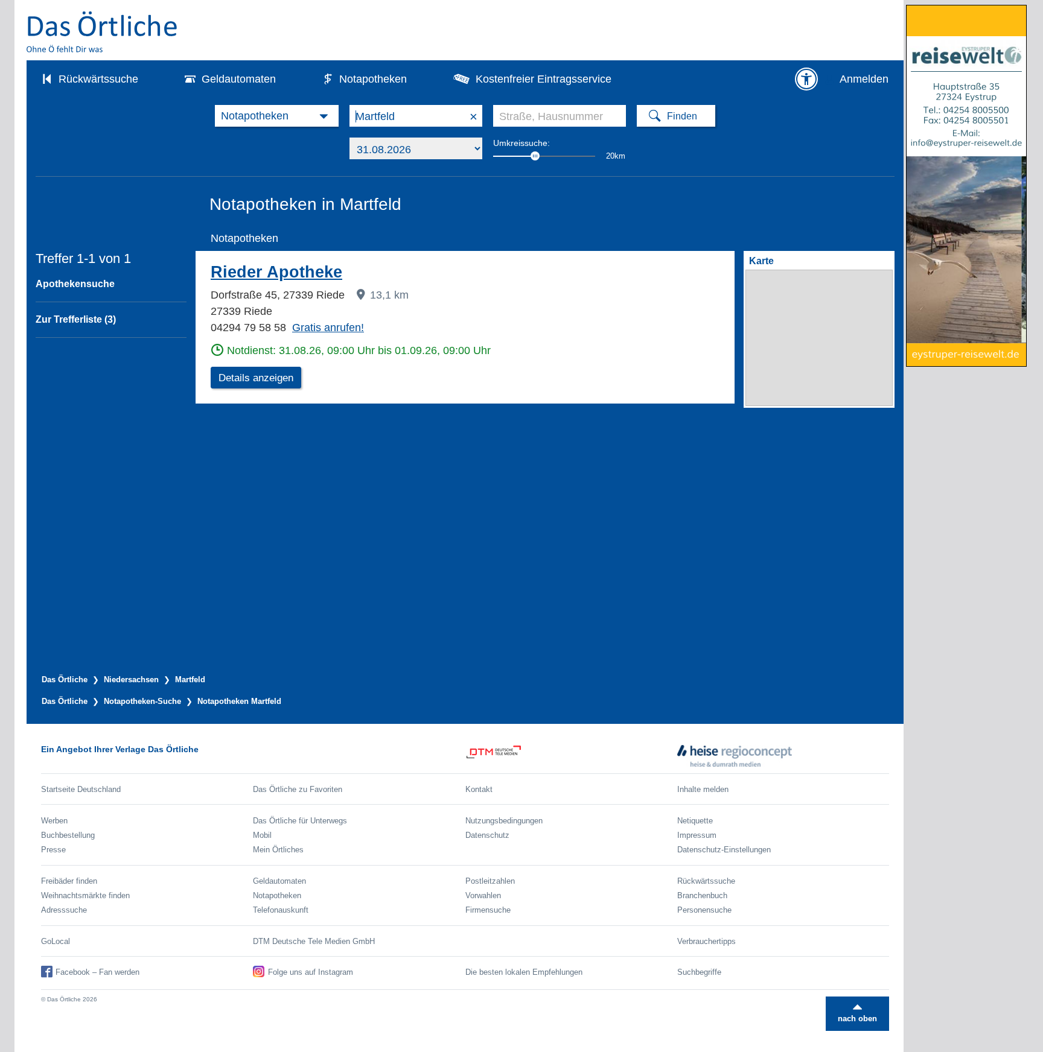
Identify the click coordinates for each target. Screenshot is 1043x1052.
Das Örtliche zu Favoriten (297, 789)
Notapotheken (373, 79)
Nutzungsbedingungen (504, 820)
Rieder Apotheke (276, 272)
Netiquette (695, 820)
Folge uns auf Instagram (310, 972)
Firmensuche (488, 909)
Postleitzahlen (490, 881)
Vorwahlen (483, 895)
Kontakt (479, 789)
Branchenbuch (702, 895)
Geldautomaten (239, 79)
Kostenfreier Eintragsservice (543, 79)
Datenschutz (487, 835)
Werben (54, 820)
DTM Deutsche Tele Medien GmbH (314, 941)
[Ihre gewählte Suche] (277, 116)
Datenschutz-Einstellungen (724, 849)
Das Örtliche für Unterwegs (300, 820)
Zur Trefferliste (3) (76, 319)
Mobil (262, 835)
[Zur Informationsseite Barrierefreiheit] (806, 79)
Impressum (696, 835)
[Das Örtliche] (103, 31)
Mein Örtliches (278, 849)
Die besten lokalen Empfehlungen (523, 972)
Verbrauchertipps (706, 941)
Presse (53, 849)
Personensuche (704, 909)
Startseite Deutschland (81, 789)
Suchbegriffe (699, 972)
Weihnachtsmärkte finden (85, 895)
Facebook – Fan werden (97, 972)
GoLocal (55, 941)
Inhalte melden (703, 789)
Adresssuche (64, 909)
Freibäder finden (69, 881)
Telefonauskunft (280, 909)
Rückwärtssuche (98, 79)
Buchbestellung (68, 835)
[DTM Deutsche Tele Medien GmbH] (571, 755)
